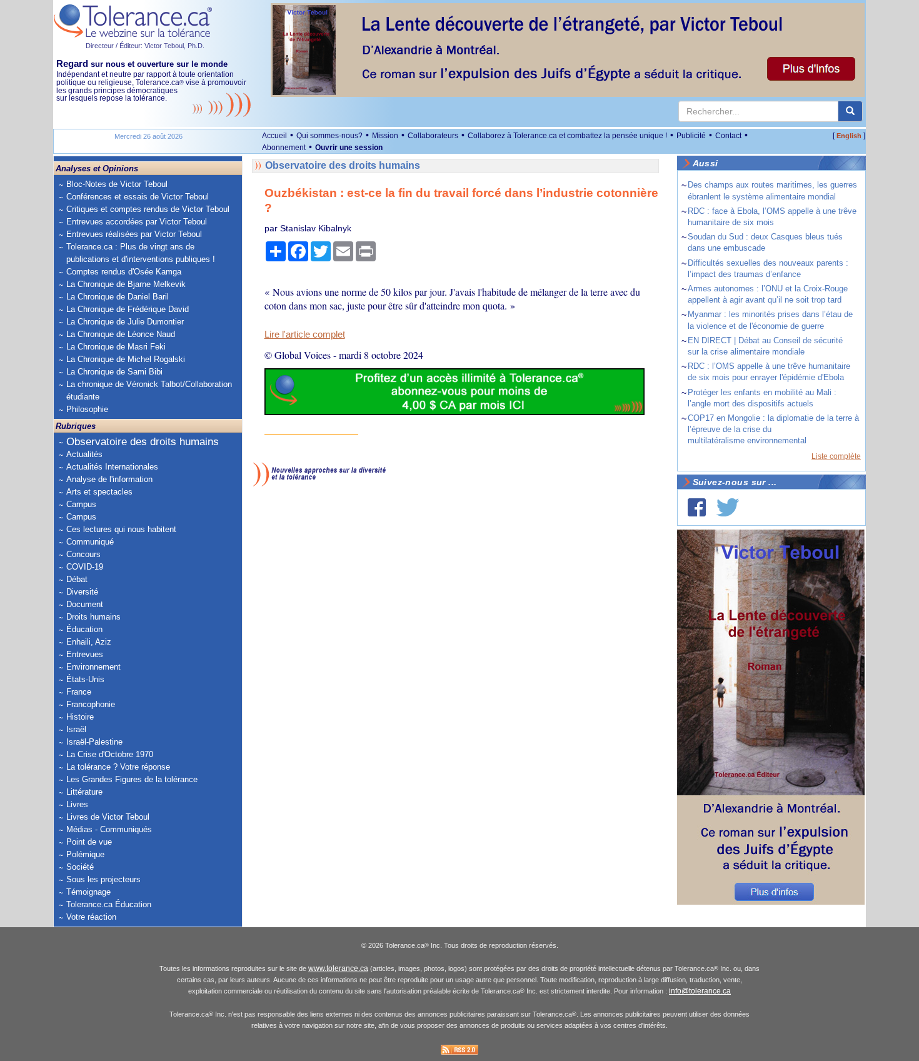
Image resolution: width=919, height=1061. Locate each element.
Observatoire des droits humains (142, 442)
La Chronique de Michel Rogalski (125, 359)
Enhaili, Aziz (88, 641)
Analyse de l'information (109, 479)
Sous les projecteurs (103, 879)
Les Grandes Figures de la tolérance (132, 779)
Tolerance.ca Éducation (108, 904)
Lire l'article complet (304, 334)
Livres (77, 804)
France (78, 691)
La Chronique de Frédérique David (127, 309)
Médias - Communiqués (109, 829)
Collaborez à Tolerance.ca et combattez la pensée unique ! (567, 135)
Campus (81, 504)
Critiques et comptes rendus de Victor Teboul (147, 209)
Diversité (82, 591)
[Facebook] (697, 507)
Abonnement (284, 147)
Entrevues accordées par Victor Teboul (136, 221)
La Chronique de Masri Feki (116, 346)
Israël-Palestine (94, 742)
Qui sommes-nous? (329, 135)
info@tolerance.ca (700, 991)
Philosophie (87, 409)
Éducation (84, 629)
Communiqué (90, 541)
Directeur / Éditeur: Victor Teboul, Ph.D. (145, 45)
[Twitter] (727, 507)
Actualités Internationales (112, 466)
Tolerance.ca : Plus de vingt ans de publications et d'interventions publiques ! (140, 253)
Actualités (84, 454)
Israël (76, 729)
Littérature (84, 792)
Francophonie (90, 704)
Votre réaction (91, 917)
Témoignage (88, 892)
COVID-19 (84, 566)
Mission (385, 135)
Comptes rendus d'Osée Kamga (123, 271)
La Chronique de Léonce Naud (120, 334)
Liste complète (836, 456)
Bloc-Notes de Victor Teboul (117, 184)
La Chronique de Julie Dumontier (125, 321)
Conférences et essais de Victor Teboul (137, 196)
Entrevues (84, 654)
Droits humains (93, 616)
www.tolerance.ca (338, 968)
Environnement (93, 666)
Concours (83, 554)
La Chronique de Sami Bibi (114, 371)
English (848, 135)
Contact (728, 135)
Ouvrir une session (349, 147)
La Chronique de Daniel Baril (117, 296)
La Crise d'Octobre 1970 (109, 754)
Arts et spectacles (99, 491)
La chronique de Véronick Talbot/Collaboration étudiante (149, 390)
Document (84, 604)
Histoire (80, 717)
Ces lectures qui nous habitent (121, 529)
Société (80, 867)
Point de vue (89, 842)
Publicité (691, 135)
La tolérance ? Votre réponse (118, 767)
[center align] (850, 111)
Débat (77, 579)
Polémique (85, 854)
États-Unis (85, 679)
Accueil (274, 135)
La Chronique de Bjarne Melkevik (126, 284)
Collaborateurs (433, 135)
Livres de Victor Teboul (107, 817)
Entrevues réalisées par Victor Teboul (134, 234)
